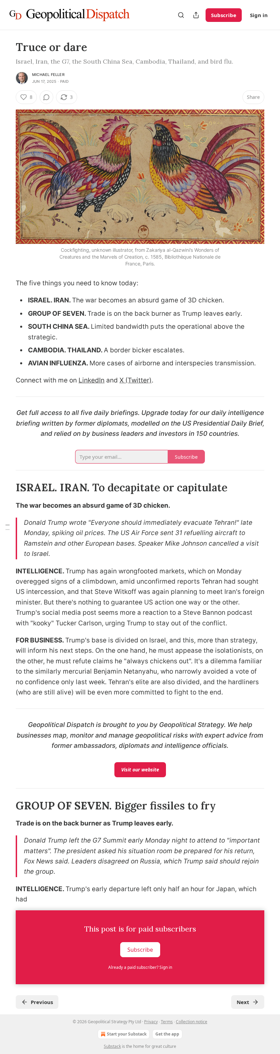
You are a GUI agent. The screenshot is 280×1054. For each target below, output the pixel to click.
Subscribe (223, 15)
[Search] (181, 15)
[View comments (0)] (46, 97)
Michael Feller (48, 74)
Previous (42, 1002)
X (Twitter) (136, 380)
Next (243, 1002)
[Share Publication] (196, 15)
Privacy (151, 1022)
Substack (112, 1046)
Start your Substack (126, 1034)
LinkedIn (91, 380)
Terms (167, 1022)
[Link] (6, 487)
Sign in (259, 15)
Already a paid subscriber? (140, 967)
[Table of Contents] (7, 527)
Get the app (167, 1034)
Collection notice (191, 1022)
